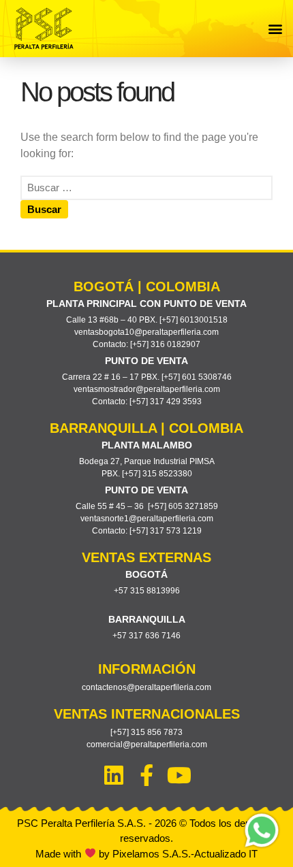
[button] (275, 29)
